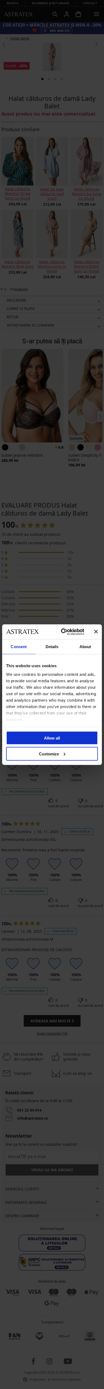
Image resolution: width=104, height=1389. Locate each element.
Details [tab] (52, 646)
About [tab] (85, 646)
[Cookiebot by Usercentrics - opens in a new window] (63, 631)
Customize (49, 753)
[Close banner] (96, 632)
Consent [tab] (19, 646)
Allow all (52, 738)
